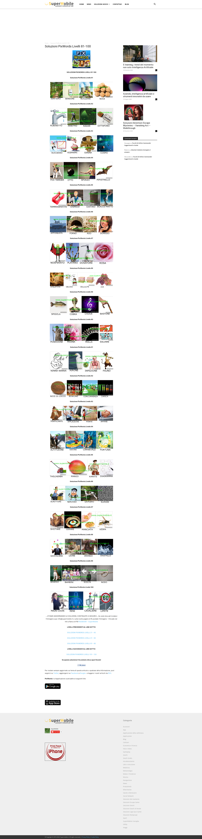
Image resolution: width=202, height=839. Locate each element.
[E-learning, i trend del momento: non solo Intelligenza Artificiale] (140, 53)
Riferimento (127, 790)
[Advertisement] (101, 26)
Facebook (74, 673)
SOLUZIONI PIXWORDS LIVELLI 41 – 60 (81, 638)
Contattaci (117, 4)
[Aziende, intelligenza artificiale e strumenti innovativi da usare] (140, 82)
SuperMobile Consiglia (131, 821)
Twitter (56, 673)
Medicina (126, 768)
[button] (154, 4)
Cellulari (126, 742)
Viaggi (125, 827)
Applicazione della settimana (133, 733)
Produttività (127, 787)
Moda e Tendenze (129, 774)
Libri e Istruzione (129, 764)
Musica (125, 777)
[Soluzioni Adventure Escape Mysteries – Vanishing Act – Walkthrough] (140, 111)
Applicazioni (127, 736)
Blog (127, 4)
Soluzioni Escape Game (131, 802)
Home (81, 4)
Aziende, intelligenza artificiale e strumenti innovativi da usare (138, 95)
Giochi (125, 755)
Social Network (128, 796)
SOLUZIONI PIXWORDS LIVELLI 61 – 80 (81, 643)
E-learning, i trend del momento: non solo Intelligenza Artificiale (138, 66)
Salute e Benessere (130, 793)
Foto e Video (127, 749)
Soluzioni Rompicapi (130, 815)
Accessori (126, 727)
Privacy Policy (86, 837)
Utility (125, 824)
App (124, 730)
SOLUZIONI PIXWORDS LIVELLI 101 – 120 (81, 654)
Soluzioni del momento (131, 799)
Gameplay (126, 752)
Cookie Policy (95, 837)
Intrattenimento (128, 761)
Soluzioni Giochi (101, 4)
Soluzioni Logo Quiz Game (132, 812)
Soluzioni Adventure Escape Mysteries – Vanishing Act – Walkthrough (136, 125)
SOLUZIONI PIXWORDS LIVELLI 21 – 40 (81, 633)
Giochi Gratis (127, 758)
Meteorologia (127, 771)
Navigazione (127, 780)
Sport (125, 818)
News (89, 4)
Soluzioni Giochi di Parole (132, 809)
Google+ (83, 673)
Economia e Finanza (130, 746)
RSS (109, 673)
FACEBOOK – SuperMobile (88, 622)
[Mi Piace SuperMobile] (81, 665)
